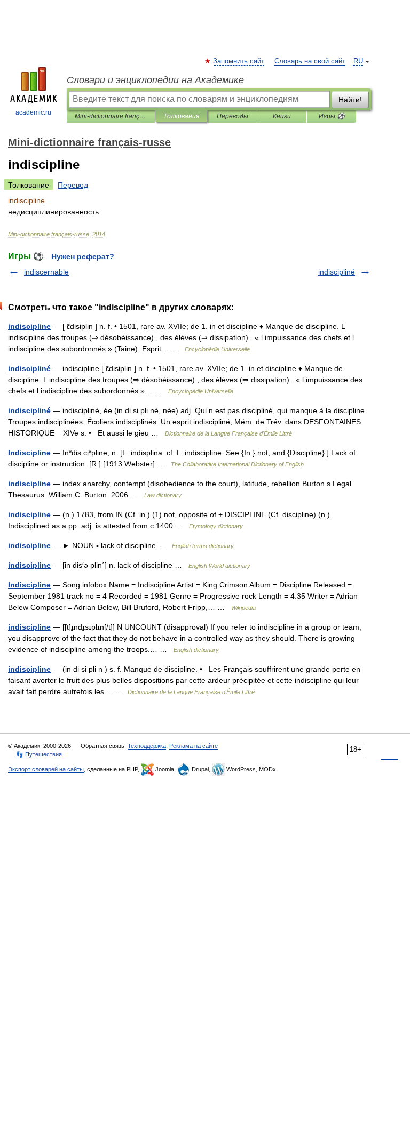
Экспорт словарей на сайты (46, 769)
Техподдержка (147, 746)
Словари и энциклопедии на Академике (155, 80)
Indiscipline (29, 452)
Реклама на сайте (193, 746)
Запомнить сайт (239, 61)
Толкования (181, 116)
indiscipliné (336, 272)
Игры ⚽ (332, 116)
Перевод (73, 185)
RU (358, 61)
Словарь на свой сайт (309, 61)
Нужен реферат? (82, 256)
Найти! (350, 99)
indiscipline (29, 326)
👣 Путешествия (39, 754)
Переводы (232, 116)
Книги (282, 116)
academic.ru (33, 112)
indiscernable (46, 272)
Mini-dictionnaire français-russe (111, 116)
